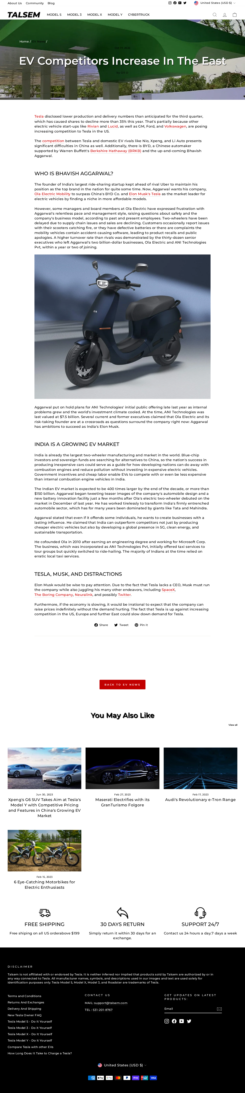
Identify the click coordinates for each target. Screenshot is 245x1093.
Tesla (39, 116)
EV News (39, 41)
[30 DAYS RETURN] (122, 914)
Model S (54, 14)
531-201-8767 (103, 1010)
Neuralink (83, 595)
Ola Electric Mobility (52, 194)
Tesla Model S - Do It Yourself (30, 1021)
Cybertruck (139, 14)
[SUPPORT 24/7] (200, 914)
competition (53, 141)
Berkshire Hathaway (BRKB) (115, 151)
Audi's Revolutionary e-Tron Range (200, 799)
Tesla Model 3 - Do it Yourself (30, 1028)
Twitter (124, 595)
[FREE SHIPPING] (44, 914)
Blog (51, 3)
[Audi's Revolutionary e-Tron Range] (200, 768)
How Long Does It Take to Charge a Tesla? (40, 1053)
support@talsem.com (110, 1003)
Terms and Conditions (24, 996)
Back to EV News (123, 684)
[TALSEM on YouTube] (181, 1021)
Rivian (93, 126)
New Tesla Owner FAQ (25, 1015)
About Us (15, 3)
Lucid (113, 126)
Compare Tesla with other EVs (31, 1047)
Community (35, 3)
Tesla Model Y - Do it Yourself (30, 1040)
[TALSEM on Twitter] (189, 1021)
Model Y (115, 14)
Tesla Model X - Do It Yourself (30, 1034)
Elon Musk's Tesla (145, 194)
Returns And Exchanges (26, 1002)
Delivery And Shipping (24, 1008)
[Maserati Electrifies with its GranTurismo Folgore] (122, 768)
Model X (94, 14)
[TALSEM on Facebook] (174, 1021)
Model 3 (74, 14)
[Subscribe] (219, 1008)
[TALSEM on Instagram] (166, 1021)
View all (233, 724)
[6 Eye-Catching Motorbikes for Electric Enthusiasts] (44, 850)
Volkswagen (175, 126)
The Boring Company (53, 595)
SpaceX (168, 590)
